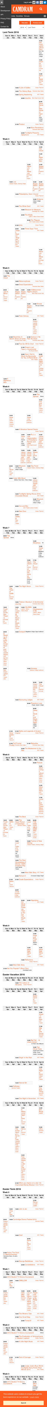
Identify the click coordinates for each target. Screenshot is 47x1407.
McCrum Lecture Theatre (5, 298)
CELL (41, 1129)
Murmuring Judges (26, 700)
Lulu (14, 182)
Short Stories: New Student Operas (41, 109)
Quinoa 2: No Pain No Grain (33, 338)
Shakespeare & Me (38, 610)
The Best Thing (41, 1090)
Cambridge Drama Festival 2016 (25, 1219)
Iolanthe (41, 62)
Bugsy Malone (41, 168)
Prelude (39, 762)
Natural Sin (23, 1083)
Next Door (22, 511)
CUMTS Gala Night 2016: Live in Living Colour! (41, 364)
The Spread (36, 395)
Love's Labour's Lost (29, 825)
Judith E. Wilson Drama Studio (36, 216)
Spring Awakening (41, 78)
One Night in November (27, 1098)
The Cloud (41, 150)
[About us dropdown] (1, 2)
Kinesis (39, 304)
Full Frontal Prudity (15, 744)
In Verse (11, 469)
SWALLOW (23, 1280)
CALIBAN (28, 607)
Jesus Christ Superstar (41, 439)
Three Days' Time (31, 228)
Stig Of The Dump (41, 1030)
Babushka (34, 743)
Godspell (41, 549)
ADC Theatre (41, 83)
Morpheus (36, 543)
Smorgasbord (11, 735)
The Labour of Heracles (22, 984)
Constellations (30, 1264)
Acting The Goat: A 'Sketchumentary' (11, 1253)
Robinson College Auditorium (41, 445)
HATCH (11, 823)
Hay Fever (34, 466)
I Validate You (17, 517)
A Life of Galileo (24, 87)
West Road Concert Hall (41, 67)
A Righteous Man (41, 158)
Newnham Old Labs (35, 568)
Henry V (23, 1130)
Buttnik (11, 882)
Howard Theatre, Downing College (17, 183)
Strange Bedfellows (26, 1261)
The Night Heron (25, 586)
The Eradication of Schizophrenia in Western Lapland (29, 1337)
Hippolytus (34, 900)
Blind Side (35, 1384)
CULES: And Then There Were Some (41, 804)
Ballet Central (35, 997)
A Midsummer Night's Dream (34, 291)
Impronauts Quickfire (35, 324)
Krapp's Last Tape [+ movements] (28, 348)
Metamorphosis (24, 281)
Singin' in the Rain (41, 1016)
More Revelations (37, 127)
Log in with (28, 2)
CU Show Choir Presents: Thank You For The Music (23, 910)
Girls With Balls (23, 1294)
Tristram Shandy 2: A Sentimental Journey (29, 603)
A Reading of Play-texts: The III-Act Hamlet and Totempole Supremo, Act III (5, 645)
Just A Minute (5, 293)
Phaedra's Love (36, 703)
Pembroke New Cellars (38, 91)
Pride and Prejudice (35, 938)
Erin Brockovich (41, 1111)
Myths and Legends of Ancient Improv (28, 732)
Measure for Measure (32, 209)
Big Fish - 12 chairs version (33, 1041)
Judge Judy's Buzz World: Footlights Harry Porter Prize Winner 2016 (32, 1368)
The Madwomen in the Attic (31, 749)
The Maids (29, 215)
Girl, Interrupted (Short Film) (41, 46)
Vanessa (34, 668)
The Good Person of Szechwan (20, 822)
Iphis (20, 225)
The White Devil (24, 206)
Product (22, 124)
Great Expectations (26, 284)
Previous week (37, 23)
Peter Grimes (24, 316)
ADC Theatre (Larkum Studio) (36, 222)
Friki (10, 1359)
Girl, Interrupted (5, 672)
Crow (17, 891)
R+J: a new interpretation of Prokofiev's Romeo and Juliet (32, 438)
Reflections (29, 960)
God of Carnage (25, 1357)
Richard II (22, 876)
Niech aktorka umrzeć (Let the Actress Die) (29, 570)
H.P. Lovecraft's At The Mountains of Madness (17, 617)
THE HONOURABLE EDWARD (35, 826)
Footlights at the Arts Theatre (5, 613)
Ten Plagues (35, 220)
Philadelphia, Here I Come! (28, 194)
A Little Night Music (26, 1341)
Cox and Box (40, 403)
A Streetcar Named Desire (28, 429)
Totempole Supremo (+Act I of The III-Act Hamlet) (23, 1165)
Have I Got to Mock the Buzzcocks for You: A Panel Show (29, 356)
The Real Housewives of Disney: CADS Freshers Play (20, 863)
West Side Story (41, 789)
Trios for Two (11, 1212)
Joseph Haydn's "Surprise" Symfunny (17, 236)
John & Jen (23, 1209)
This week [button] (25, 23)
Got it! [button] (23, 1403)
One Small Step (24, 1317)
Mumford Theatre (11, 597)
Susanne (11, 418)
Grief (20, 1235)
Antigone (40, 199)
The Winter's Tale (25, 1313)
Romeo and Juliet (35, 1204)
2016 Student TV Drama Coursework (20, 1277)
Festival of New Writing (34, 842)
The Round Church (33, 351)
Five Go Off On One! (26, 344)
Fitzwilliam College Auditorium (17, 895)
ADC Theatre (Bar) (11, 473)
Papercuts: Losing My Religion (35, 1297)
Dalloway (16, 1086)
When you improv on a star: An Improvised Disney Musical (28, 1184)
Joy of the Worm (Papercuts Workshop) (29, 1298)
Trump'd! (28, 1320)
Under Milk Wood (19, 478)
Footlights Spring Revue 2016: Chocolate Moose (28, 495)
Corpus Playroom (39, 87)
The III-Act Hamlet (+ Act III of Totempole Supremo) (17, 1137)
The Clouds (35, 564)
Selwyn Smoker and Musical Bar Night (35, 716)
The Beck (22, 816)
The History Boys (25, 91)
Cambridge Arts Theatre (38, 211)
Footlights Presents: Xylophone (30, 134)
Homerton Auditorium (29, 421)
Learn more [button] (34, 1397)
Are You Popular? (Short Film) (18, 968)
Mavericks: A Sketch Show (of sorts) (17, 338)
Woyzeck (22, 466)
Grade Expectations (26, 879)
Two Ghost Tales (37, 1048)
